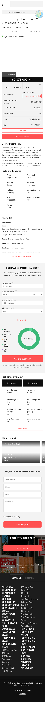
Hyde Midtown (7, 671)
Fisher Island (9, 623)
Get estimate (22, 548)
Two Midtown (26, 626)
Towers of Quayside (29, 623)
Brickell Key (9, 602)
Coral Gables (9, 608)
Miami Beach (28, 629)
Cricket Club (6, 665)
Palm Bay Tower (27, 602)
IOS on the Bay (27, 587)
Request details (22, 136)
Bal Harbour (9, 590)
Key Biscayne (9, 644)
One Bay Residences (29, 599)
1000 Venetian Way (9, 650)
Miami (5, 647)
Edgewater (8, 620)
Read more (22, 428)
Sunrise (25, 656)
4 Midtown (6, 653)
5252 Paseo (6, 656)
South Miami (28, 647)
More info (22, 130)
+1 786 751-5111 (25, 685)
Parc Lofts (25, 605)
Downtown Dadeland (10, 668)
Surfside (26, 659)
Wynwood (27, 668)
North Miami (28, 638)
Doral (5, 611)
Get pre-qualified (33, 96)
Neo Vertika (25, 596)
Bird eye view (34, 31)
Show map (13, 31)
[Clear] (39, 4)
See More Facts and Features (21, 256)
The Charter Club (28, 617)
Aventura (7, 587)
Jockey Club (25, 590)
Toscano (24, 620)
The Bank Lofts (27, 614)
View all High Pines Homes (17, 12)
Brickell (6, 599)
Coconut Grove (10, 605)
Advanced (21, 320)
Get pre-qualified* (22, 358)
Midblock (24, 593)
